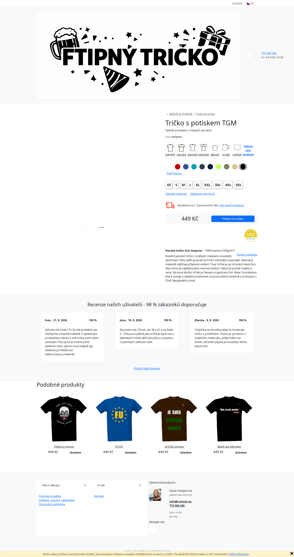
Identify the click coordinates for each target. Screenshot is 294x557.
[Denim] (202, 166)
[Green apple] (218, 166)
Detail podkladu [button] (247, 255)
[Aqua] (194, 166)
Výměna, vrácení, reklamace (57, 500)
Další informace (238, 554)
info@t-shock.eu (180, 501)
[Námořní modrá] (210, 166)
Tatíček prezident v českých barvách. (188, 130)
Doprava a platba (50, 496)
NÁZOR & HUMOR (180, 114)
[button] (250, 3)
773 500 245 (268, 53)
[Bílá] (169, 166)
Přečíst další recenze (147, 368)
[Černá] (243, 166)
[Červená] (178, 166)
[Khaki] (227, 166)
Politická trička (205, 114)
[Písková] (235, 166)
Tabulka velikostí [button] (176, 194)
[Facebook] (152, 529)
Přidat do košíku (232, 219)
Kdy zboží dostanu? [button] (231, 205)
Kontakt (237, 3)
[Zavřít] (291, 553)
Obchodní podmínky (52, 504)
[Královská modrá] (186, 166)
